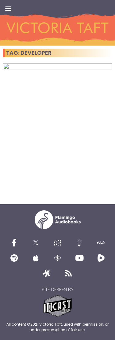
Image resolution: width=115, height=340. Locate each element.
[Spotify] (14, 258)
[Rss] (68, 273)
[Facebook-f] (14, 242)
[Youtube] (79, 258)
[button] (8, 8)
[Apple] (36, 258)
